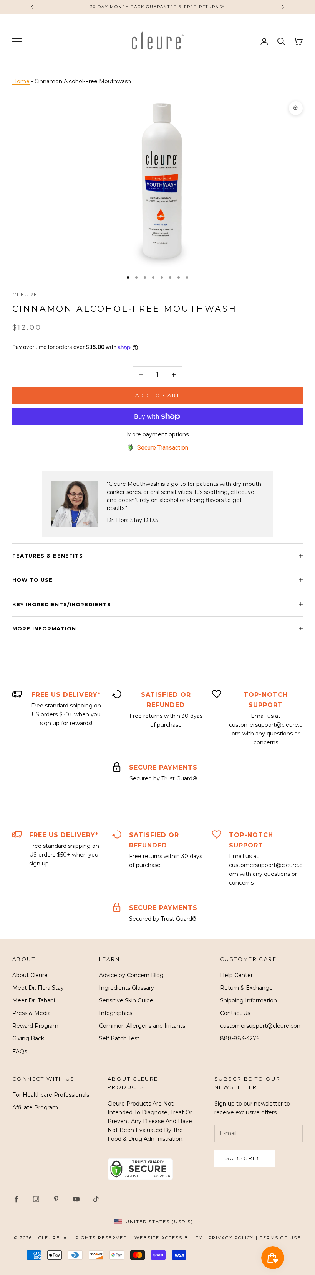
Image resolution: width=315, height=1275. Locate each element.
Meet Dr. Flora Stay (38, 987)
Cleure (25, 294)
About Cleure (30, 975)
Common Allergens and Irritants (142, 1025)
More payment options (158, 434)
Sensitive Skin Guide (126, 1000)
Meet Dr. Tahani (33, 1000)
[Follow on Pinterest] (56, 1199)
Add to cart (157, 395)
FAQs (19, 1051)
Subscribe (244, 1158)
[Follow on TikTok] (96, 1199)
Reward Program (35, 1025)
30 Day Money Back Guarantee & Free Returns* (157, 6)
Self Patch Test (119, 1038)
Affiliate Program (35, 1107)
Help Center (236, 975)
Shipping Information (248, 1000)
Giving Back (28, 1038)
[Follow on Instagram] (36, 1199)
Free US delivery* (66, 694)
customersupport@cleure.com (261, 1025)
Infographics (115, 1013)
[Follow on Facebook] (16, 1199)
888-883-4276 (239, 1038)
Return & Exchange (246, 987)
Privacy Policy (231, 1237)
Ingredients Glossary (126, 987)
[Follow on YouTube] (76, 1199)
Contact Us (235, 1013)
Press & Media (31, 1013)
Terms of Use (280, 1237)
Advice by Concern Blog (131, 975)
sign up (39, 863)
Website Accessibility (168, 1237)
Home (21, 81)
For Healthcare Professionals (50, 1094)
